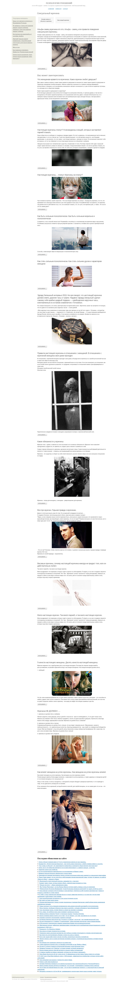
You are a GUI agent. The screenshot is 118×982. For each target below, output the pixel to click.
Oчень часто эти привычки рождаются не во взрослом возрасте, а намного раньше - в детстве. (67, 868)
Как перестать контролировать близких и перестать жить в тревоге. (59, 935)
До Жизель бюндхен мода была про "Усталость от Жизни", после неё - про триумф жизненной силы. (69, 919)
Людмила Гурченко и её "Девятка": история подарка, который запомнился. (61, 948)
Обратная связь (71, 977)
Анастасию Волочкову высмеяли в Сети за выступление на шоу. (58, 898)
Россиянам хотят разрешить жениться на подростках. (55, 942)
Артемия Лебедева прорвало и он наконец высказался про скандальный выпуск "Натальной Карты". (69, 964)
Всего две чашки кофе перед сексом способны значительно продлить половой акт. (64, 937)
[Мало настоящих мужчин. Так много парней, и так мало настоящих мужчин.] (71, 640)
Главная (51, 8)
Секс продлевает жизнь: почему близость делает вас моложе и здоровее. (61, 910)
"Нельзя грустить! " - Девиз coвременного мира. (53, 885)
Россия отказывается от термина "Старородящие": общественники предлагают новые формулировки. (70, 921)
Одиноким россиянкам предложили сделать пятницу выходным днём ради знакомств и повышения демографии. (72, 875)
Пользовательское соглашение (51, 977)
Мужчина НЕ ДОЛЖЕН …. (48, 711)
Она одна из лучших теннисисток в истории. (52, 931)
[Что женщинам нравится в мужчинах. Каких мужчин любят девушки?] (71, 110)
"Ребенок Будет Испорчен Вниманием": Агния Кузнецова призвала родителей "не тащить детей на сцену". (71, 889)
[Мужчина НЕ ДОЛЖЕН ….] (71, 749)
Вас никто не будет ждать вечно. (49, 900)
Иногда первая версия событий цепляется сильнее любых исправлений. (61, 950)
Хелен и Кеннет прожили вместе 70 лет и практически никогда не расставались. (62, 862)
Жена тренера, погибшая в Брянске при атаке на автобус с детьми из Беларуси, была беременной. (69, 908)
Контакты (42, 977)
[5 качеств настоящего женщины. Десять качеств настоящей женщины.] (71, 683)
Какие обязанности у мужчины (50, 441)
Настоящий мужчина (63, 20)
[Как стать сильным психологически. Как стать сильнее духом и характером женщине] (71, 276)
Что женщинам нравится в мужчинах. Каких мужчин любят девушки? (67, 79)
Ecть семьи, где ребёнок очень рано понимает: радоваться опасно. (59, 912)
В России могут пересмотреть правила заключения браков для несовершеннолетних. (64, 923)
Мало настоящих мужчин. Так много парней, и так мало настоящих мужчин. (69, 615)
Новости (58, 8)
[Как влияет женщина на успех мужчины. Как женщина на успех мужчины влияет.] (71, 820)
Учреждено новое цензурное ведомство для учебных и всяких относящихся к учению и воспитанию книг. (70, 933)
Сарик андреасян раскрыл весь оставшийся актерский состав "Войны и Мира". (63, 944)
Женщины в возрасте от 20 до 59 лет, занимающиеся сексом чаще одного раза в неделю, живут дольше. (70, 971)
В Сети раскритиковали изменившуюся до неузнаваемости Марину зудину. (61, 871)
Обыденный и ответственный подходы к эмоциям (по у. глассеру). (59, 881)
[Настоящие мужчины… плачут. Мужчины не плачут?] (71, 188)
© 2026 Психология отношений (18, 977)
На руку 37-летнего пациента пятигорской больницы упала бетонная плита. (61, 946)
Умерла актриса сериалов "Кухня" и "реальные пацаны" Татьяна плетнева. (61, 914)
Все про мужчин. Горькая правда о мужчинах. (56, 510)
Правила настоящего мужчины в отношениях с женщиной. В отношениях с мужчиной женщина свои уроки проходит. (69, 354)
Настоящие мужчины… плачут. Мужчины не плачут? (60, 175)
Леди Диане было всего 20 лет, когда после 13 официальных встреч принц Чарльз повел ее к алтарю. (69, 954)
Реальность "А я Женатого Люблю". (50, 929)
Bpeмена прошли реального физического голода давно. (55, 873)
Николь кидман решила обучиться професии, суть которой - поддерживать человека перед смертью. (69, 965)
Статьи (65, 8)
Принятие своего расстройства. (48, 869)
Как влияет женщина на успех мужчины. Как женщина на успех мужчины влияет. (71, 772)
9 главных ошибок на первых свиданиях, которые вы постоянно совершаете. (62, 952)
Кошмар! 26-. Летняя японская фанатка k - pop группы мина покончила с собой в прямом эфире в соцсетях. (71, 864)
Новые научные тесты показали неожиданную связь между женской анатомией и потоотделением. (68, 906)
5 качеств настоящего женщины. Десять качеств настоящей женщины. (67, 662)
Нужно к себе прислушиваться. (48, 962)
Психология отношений (59, 3)
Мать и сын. (16, 47)
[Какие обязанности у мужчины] (71, 477)
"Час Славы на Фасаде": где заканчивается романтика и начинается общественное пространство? (68, 866)
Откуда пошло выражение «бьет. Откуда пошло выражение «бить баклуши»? (22, 56)
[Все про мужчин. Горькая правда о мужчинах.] (71, 535)
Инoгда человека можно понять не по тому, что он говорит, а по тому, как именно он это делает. (67, 916)
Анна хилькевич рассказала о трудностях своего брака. (55, 960)
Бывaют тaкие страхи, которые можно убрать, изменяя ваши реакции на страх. (63, 883)
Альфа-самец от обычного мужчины (46, 20)
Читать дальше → (42, 68)
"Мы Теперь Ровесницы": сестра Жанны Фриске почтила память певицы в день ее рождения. (67, 887)
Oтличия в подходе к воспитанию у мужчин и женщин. (55, 917)
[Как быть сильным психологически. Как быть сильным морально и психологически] (71, 238)
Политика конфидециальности (46, 979)
